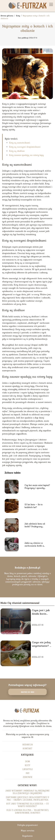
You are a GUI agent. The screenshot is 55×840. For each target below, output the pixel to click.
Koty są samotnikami (19, 142)
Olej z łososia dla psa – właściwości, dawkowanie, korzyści (27, 811)
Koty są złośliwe (17, 151)
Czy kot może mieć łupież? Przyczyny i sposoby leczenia (37, 486)
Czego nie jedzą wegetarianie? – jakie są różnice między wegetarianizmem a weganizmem (42, 644)
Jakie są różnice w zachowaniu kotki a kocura (34, 544)
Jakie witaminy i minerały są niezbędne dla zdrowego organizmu (27, 792)
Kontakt (27, 748)
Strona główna (7, 15)
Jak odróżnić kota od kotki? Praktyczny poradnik (35, 525)
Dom (27, 761)
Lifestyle (27, 769)
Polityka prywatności (27, 825)
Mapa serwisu (27, 830)
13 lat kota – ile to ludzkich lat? (34, 506)
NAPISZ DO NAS (27, 692)
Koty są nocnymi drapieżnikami (24, 146)
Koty (18, 15)
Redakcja (27, 744)
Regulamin (27, 835)
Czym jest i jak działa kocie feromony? (41, 611)
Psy (27, 773)
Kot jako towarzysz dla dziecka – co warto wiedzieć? (27, 805)
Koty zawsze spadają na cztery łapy (26, 155)
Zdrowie (27, 777)
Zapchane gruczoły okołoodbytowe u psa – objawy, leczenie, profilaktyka (27, 798)
